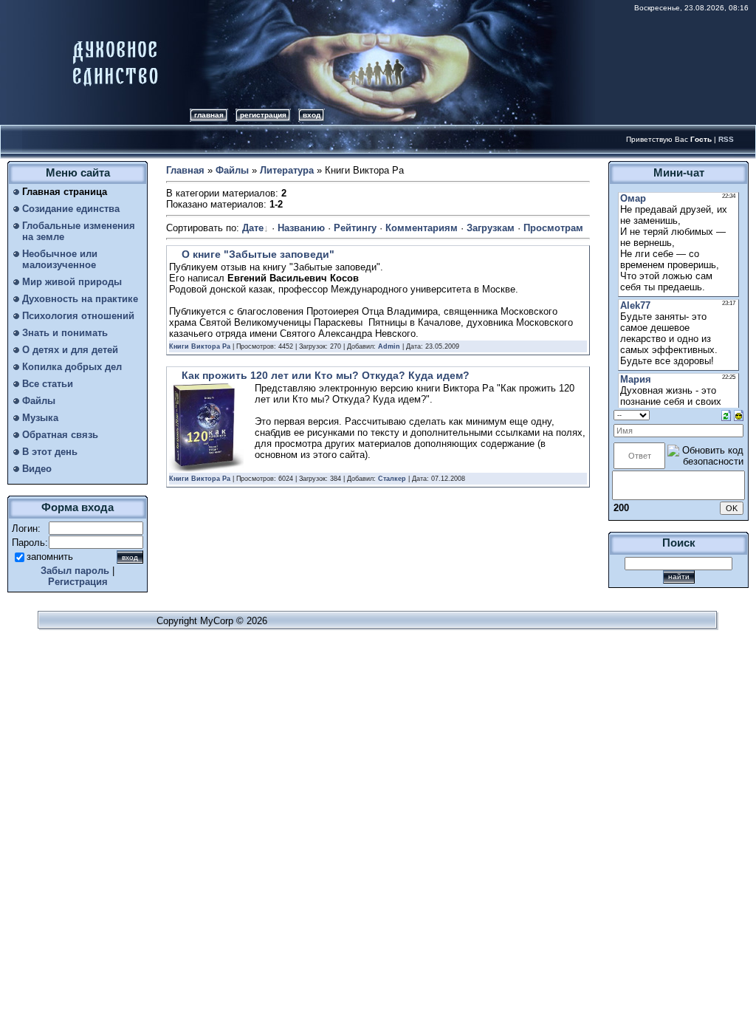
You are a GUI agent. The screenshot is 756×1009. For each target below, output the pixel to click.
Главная (209, 115)
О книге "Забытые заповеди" (258, 254)
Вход (311, 115)
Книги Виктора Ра (199, 346)
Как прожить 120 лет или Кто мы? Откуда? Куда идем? (326, 375)
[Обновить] (726, 414)
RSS (726, 139)
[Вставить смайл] (738, 414)
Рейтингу (355, 227)
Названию (301, 227)
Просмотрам (553, 227)
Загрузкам (491, 227)
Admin (389, 346)
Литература (287, 170)
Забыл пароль (75, 570)
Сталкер (392, 478)
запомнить (50, 556)
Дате (253, 227)
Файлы (232, 170)
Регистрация (263, 115)
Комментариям (421, 227)
